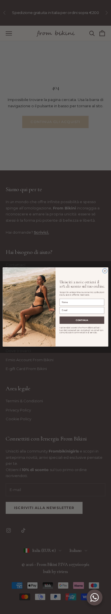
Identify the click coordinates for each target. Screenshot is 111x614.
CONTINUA (82, 320)
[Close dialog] (104, 270)
